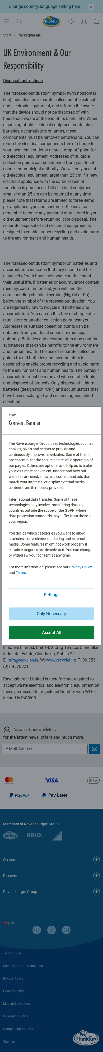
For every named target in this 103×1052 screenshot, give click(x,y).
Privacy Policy (80, 567)
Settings (51, 594)
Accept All (51, 632)
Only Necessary (51, 613)
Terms (21, 572)
